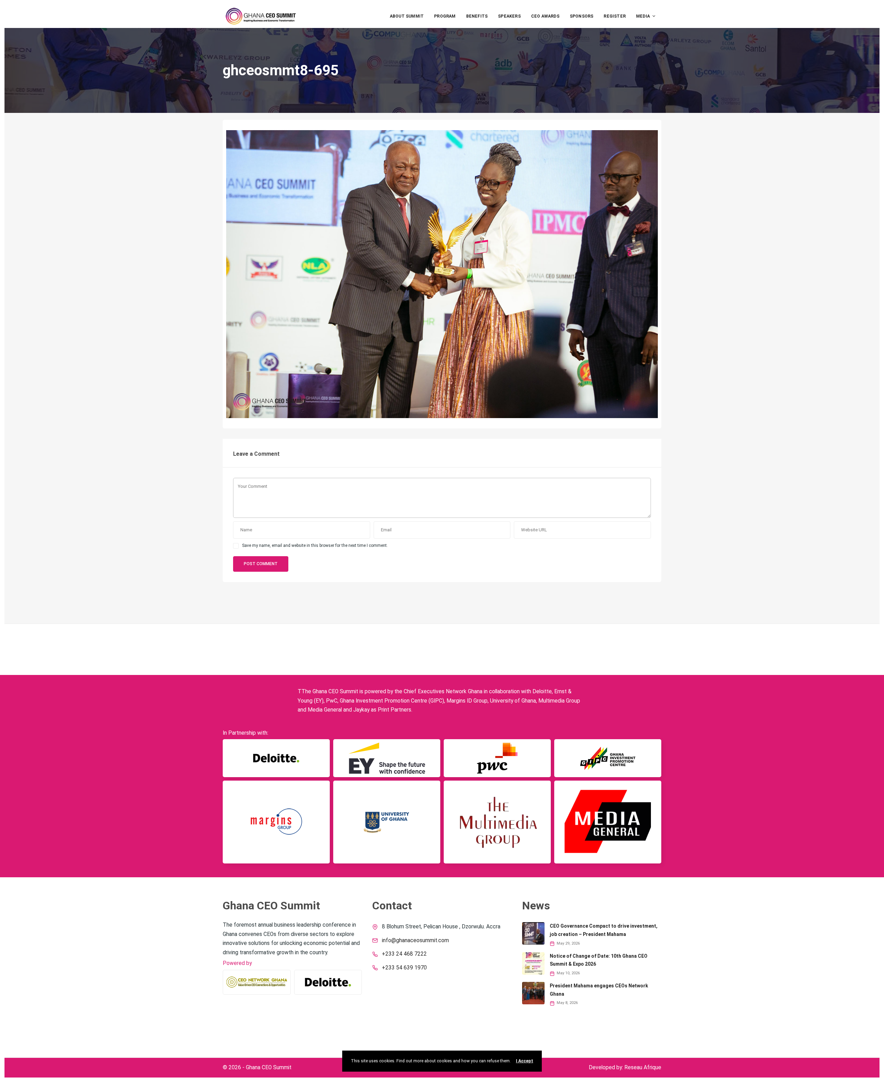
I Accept (524, 1061)
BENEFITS (477, 16)
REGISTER (615, 16)
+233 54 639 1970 (404, 968)
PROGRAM (444, 16)
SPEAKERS (509, 16)
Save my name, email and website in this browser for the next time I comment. (315, 545)
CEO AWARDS (545, 16)
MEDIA (643, 16)
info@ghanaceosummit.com (415, 940)
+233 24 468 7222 (404, 954)
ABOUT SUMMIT (407, 16)
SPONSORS (582, 16)
